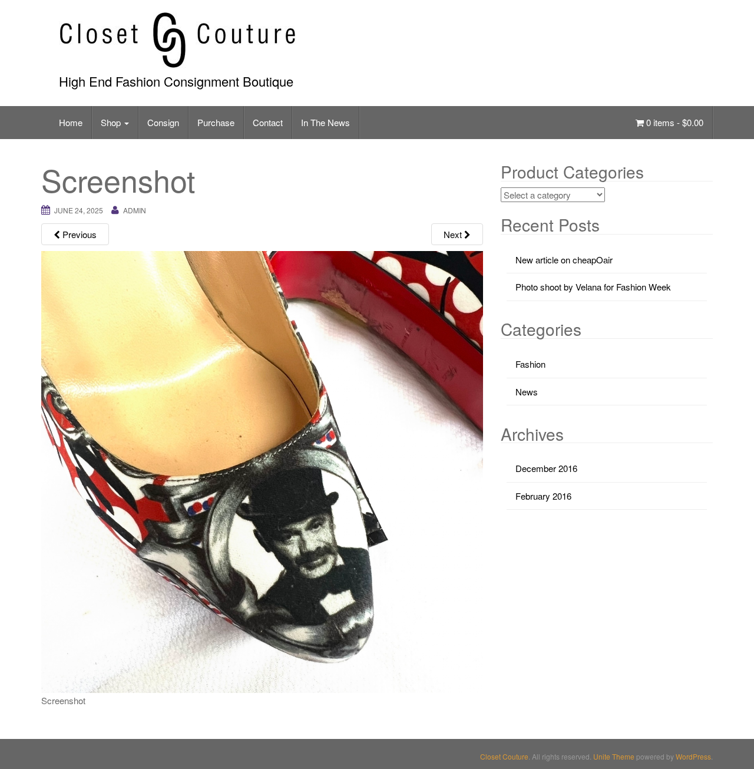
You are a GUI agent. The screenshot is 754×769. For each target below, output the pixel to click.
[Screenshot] (262, 470)
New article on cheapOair (564, 259)
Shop (112, 122)
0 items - (673, 122)
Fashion (530, 364)
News (526, 391)
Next (454, 234)
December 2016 (546, 468)
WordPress (693, 756)
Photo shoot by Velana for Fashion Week (593, 286)
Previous (78, 234)
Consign (163, 122)
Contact (268, 122)
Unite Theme (613, 756)
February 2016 (543, 496)
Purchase (215, 122)
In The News (325, 122)
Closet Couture (504, 756)
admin (134, 210)
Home (70, 122)
